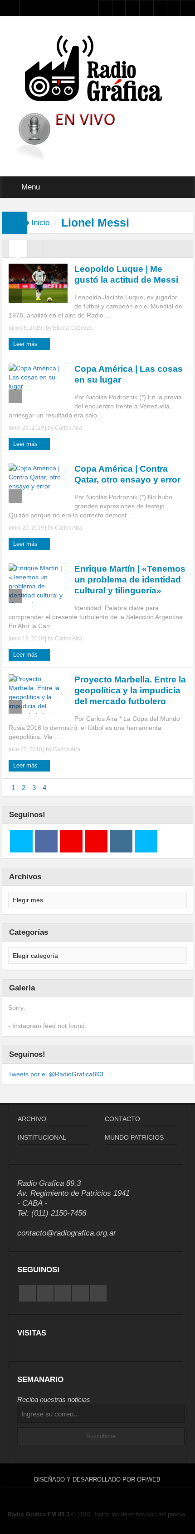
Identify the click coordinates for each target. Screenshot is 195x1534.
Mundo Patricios (134, 1137)
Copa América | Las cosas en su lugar (128, 374)
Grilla (18, 251)
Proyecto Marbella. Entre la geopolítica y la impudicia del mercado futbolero (130, 690)
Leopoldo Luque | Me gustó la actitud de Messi (126, 274)
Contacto (122, 1118)
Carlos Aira (68, 428)
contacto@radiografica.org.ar (66, 1233)
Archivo (32, 1118)
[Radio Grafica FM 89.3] (97, 70)
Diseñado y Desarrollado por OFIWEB (97, 1479)
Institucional (42, 1137)
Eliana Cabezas (73, 328)
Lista (36, 251)
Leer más (26, 344)
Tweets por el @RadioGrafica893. (56, 1074)
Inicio (40, 222)
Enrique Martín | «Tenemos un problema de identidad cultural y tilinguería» (129, 579)
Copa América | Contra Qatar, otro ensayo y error (127, 474)
